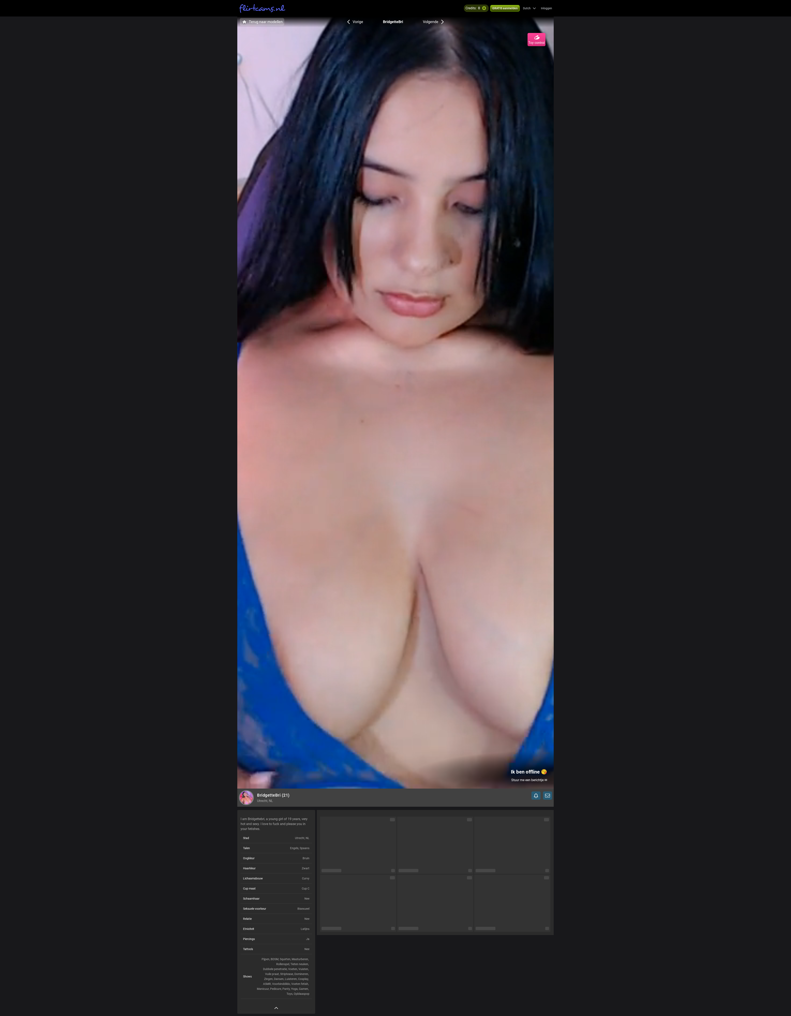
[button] (529, 8)
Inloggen (546, 8)
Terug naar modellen (266, 22)
